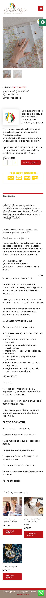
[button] (42, 22)
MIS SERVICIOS (19, 87)
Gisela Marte (23, 594)
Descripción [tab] (9, 196)
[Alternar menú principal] (40, 8)
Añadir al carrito (30, 162)
